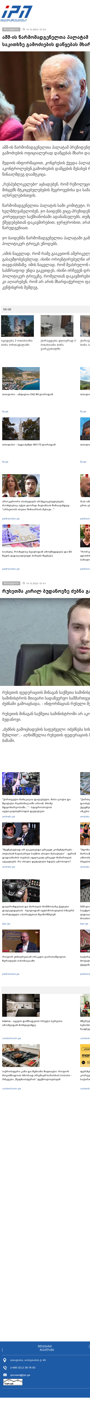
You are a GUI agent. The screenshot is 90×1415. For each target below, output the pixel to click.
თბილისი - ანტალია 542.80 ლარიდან (27, 394)
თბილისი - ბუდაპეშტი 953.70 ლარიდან (29, 444)
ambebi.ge (8, 816)
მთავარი (45, 1346)
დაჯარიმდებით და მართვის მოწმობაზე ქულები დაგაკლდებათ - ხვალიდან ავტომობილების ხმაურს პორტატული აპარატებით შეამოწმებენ (38, 910)
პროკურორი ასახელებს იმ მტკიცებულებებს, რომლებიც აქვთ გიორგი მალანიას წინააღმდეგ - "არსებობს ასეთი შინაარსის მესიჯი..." (36, 505)
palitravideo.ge (11, 518)
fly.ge (5, 411)
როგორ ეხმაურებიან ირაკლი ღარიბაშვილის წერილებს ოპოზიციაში (34, 958)
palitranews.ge (10, 973)
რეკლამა (47, 1350)
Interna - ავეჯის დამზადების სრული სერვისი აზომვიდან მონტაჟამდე (32, 1023)
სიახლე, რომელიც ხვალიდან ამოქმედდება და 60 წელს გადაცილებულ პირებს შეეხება (37, 553)
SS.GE (7, 309)
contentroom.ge (11, 1038)
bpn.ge (6, 923)
